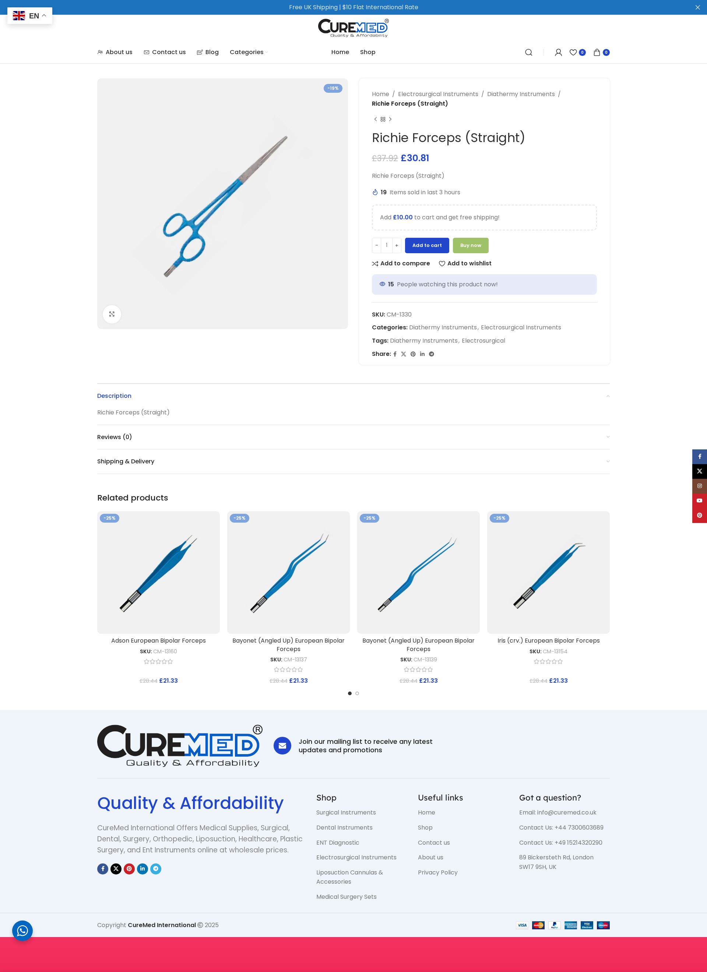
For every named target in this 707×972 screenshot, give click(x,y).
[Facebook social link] (395, 354)
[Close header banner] (698, 7)
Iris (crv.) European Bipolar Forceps (548, 640)
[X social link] (403, 354)
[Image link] (180, 745)
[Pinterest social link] (413, 354)
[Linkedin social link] (422, 354)
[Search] (528, 52)
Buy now (470, 245)
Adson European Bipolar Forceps (158, 640)
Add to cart (427, 245)
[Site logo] (353, 27)
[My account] (558, 52)
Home (380, 94)
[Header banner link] (342, 7)
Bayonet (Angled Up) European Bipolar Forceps (288, 644)
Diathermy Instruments (521, 94)
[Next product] (390, 119)
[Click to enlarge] (112, 314)
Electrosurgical (483, 340)
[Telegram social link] (431, 354)
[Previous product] (375, 119)
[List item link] (361, 812)
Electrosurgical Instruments (438, 94)
